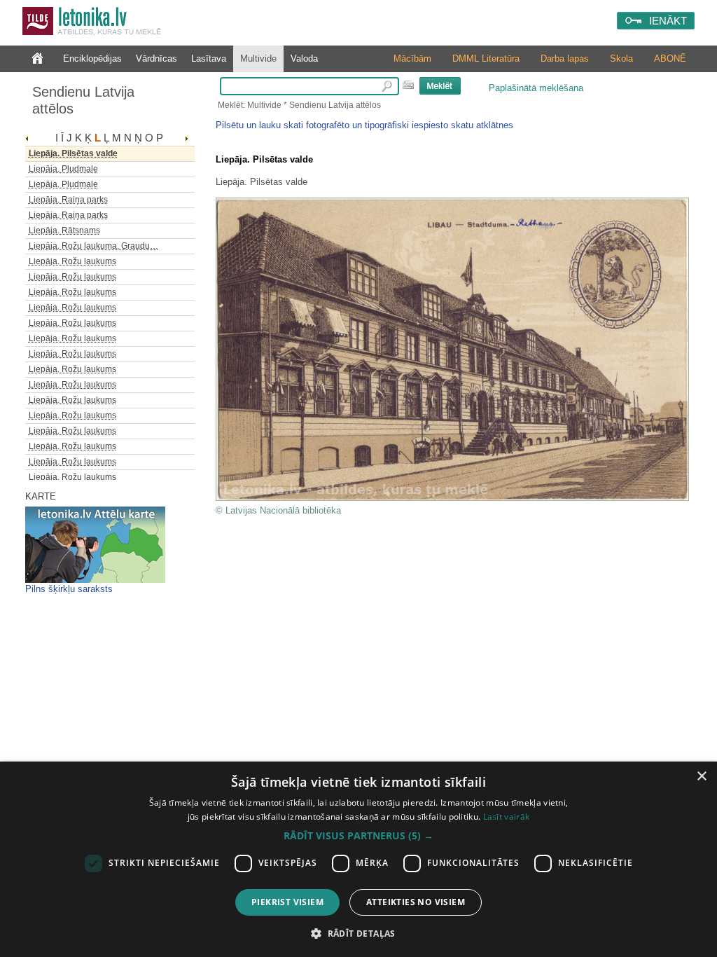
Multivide (258, 58)
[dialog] (358, 859)
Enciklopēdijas (92, 58)
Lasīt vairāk (506, 816)
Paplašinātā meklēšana (536, 88)
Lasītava (208, 58)
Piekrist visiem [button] (287, 902)
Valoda (304, 58)
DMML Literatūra (486, 58)
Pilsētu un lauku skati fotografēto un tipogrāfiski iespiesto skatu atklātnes (364, 125)
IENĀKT (668, 21)
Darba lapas (565, 58)
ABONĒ (670, 58)
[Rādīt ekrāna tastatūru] (408, 84)
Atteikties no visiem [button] (415, 902)
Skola (621, 58)
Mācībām (412, 58)
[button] (358, 835)
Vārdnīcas (156, 58)
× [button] (701, 776)
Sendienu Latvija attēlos (83, 100)
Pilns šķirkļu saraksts (69, 589)
